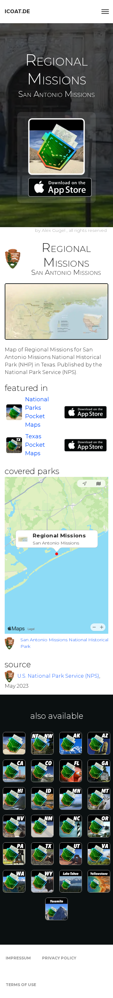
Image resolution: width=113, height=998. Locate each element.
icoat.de (17, 11)
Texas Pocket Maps (35, 445)
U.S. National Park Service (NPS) (58, 676)
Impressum (18, 958)
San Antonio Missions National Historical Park (64, 643)
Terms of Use (21, 984)
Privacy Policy (59, 958)
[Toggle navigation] (105, 11)
